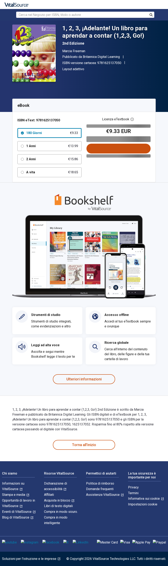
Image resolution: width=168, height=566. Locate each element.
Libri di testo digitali (58, 506)
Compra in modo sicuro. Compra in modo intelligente (61, 517)
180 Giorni (52, 133)
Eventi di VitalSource (17, 512)
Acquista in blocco (57, 500)
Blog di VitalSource (16, 517)
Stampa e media (14, 495)
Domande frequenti (100, 489)
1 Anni (52, 146)
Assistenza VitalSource (103, 495)
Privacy (133, 487)
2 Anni (52, 159)
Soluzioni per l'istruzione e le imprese (29, 559)
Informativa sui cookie (144, 499)
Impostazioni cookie (142, 504)
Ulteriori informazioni (84, 379)
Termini (133, 493)
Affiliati (49, 495)
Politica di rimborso (100, 483)
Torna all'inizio (84, 445)
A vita (52, 172)
